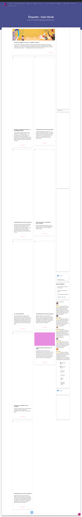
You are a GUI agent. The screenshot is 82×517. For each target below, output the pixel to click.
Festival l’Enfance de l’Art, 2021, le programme (22, 222)
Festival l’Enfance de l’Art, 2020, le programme (44, 313)
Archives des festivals (62, 367)
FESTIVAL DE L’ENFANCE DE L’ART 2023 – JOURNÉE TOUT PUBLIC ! (26, 42)
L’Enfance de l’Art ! (63, 371)
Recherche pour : (60, 110)
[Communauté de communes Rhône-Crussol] (63, 287)
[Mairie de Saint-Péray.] (62, 297)
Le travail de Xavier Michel (19, 313)
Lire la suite (51, 52)
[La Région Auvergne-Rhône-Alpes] (63, 291)
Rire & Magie (62, 379)
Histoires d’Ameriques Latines (63, 383)
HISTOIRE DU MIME (63, 363)
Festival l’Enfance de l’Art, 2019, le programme (22, 493)
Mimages (63, 375)
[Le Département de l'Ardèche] (63, 294)
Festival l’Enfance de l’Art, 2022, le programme (44, 129)
